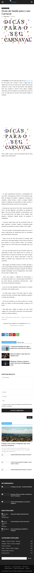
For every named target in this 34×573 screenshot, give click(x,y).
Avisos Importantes (16, 566)
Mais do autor (20, 342)
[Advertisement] (17, 62)
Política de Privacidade (19, 568)
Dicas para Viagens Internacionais (20, 514)
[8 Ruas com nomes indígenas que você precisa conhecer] (17, 434)
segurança (28, 80)
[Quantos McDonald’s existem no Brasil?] (5, 456)
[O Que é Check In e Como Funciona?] (5, 524)
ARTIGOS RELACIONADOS (9, 342)
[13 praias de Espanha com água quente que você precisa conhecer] (5, 348)
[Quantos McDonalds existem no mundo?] (5, 471)
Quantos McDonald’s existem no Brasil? (21, 454)
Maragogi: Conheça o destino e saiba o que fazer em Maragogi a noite (20, 363)
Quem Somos (8, 566)
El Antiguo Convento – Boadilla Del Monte (21, 486)
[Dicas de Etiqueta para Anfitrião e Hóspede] (5, 531)
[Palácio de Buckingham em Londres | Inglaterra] (5, 503)
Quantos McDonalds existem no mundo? (21, 469)
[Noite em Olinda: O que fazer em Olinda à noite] (5, 355)
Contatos (27, 568)
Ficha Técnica (25, 566)
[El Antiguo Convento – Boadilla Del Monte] (5, 489)
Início (3, 5)
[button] (32, 2)
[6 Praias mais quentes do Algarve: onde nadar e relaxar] (5, 464)
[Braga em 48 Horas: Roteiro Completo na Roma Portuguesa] (5, 496)
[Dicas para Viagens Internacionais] (5, 516)
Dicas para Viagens (9, 5)
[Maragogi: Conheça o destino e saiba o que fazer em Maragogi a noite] (5, 363)
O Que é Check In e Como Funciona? (20, 521)
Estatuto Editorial (8, 568)
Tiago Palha (6, 16)
